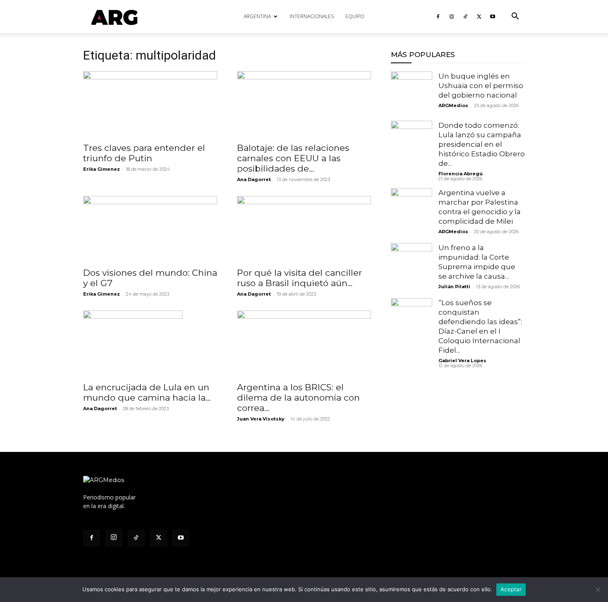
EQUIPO (354, 16)
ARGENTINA (257, 16)
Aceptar (511, 589)
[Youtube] (492, 16)
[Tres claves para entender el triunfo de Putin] (150, 104)
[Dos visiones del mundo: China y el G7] (150, 229)
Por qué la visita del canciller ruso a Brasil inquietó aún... (299, 278)
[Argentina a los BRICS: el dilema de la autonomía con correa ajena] (304, 344)
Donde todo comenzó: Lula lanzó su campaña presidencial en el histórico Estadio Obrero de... (481, 144)
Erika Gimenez (101, 169)
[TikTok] (465, 16)
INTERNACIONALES (312, 16)
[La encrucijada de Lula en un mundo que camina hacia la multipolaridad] (150, 344)
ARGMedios (453, 105)
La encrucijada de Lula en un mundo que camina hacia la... (147, 392)
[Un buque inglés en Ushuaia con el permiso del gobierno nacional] (411, 92)
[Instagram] (451, 16)
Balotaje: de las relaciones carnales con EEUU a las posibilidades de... (293, 158)
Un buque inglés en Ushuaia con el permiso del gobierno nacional (480, 85)
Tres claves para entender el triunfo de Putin (144, 153)
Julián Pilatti (454, 286)
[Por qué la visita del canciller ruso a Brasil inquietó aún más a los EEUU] (304, 229)
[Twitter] (479, 16)
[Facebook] (438, 16)
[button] (515, 17)
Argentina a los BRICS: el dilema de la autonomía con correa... (298, 397)
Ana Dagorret (254, 179)
